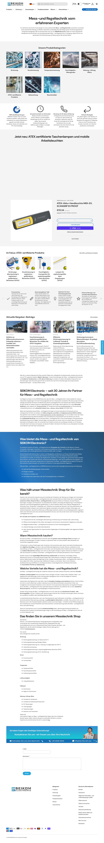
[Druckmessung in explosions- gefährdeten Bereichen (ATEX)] (28, 263)
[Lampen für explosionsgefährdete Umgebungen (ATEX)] (59, 263)
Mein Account (82, 820)
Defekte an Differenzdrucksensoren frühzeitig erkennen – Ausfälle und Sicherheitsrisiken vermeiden (15, 342)
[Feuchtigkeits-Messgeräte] (71, 60)
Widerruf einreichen (84, 803)
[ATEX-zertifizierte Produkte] (14, 85)
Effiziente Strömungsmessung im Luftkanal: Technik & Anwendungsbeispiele (61, 340)
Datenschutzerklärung (84, 809)
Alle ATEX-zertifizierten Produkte (88, 253)
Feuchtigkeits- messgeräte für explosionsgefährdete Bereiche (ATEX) (44, 276)
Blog (49, 720)
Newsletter (81, 823)
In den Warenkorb (75, 224)
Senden (27, 773)
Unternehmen (63, 9)
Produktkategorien (30, 629)
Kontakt (80, 789)
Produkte (9, 9)
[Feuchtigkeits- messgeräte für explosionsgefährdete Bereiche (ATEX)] (44, 263)
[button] (96, 4)
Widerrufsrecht (82, 800)
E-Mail (24, 749)
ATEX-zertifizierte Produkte (14, 96)
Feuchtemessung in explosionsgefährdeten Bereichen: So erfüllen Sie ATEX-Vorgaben (39, 340)
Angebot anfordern (102, 347)
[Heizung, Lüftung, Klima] (89, 60)
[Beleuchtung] (33, 85)
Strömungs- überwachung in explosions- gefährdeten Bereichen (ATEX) (12, 276)
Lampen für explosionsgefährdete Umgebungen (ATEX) (60, 276)
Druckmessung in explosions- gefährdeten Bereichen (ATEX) (28, 275)
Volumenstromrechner (84, 817)
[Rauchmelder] (52, 85)
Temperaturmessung (52, 70)
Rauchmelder (52, 95)
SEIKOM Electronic (61, 200)
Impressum (81, 792)
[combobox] (52, 4)
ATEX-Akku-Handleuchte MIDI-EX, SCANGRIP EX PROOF (74, 205)
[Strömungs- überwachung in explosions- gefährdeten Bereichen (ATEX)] (12, 263)
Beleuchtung (33, 95)
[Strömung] (14, 60)
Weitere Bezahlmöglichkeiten (75, 232)
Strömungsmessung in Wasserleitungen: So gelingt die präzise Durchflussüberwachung (87, 340)
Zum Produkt (75, 238)
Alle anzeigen (94, 317)
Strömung (19, 9)
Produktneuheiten (43, 9)
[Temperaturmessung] (52, 60)
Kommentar (26, 756)
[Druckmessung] (33, 60)
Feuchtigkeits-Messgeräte (70, 71)
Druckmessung (33, 70)
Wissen (53, 9)
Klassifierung (52, 415)
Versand (59, 213)
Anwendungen (29, 9)
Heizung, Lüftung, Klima (89, 71)
